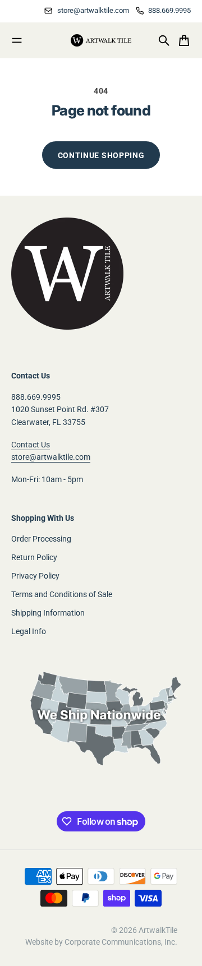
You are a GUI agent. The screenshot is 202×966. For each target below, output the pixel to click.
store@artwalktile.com (50, 456)
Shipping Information (48, 612)
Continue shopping (101, 155)
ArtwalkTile (158, 930)
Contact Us (30, 444)
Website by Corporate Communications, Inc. (101, 941)
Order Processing (41, 538)
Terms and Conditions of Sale (61, 594)
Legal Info (28, 631)
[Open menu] (16, 40)
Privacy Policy (35, 575)
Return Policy (34, 557)
